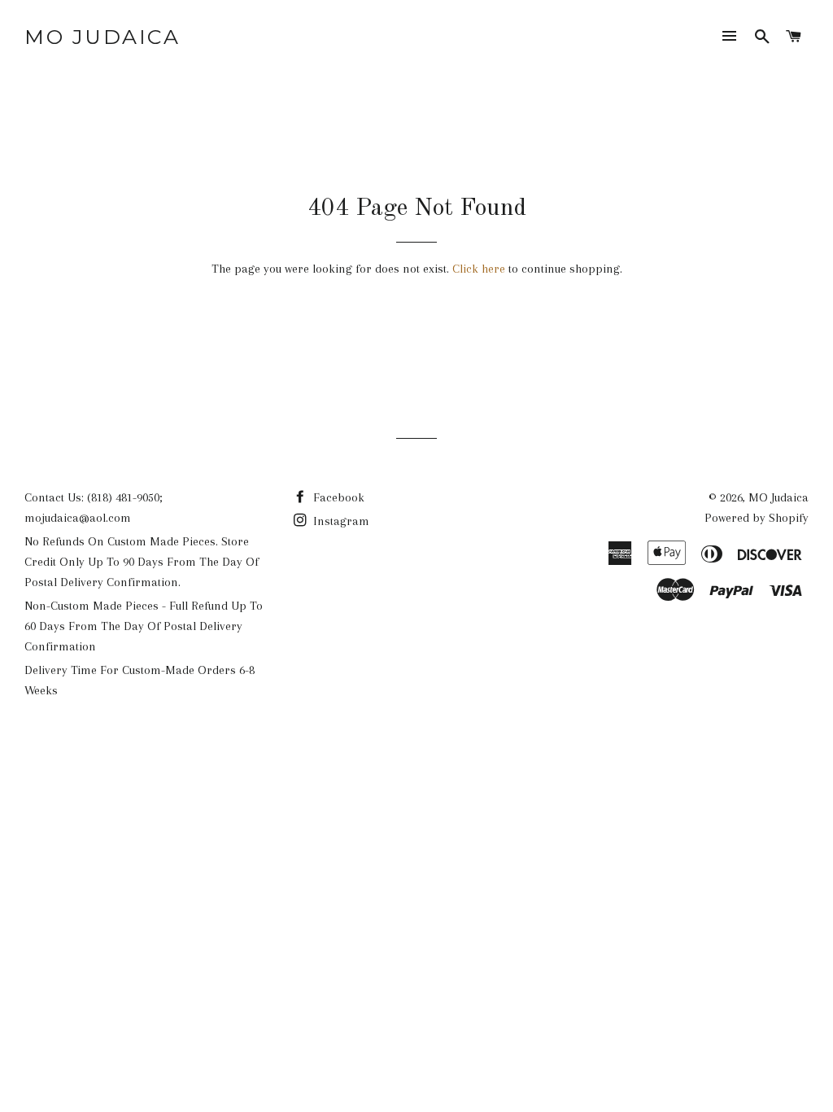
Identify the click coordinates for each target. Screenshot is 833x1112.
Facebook (337, 497)
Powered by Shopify (756, 517)
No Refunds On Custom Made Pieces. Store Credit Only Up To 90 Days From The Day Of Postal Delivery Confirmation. (141, 561)
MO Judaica (102, 36)
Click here (478, 268)
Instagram (339, 521)
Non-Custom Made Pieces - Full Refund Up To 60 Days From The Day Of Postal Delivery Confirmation (143, 626)
